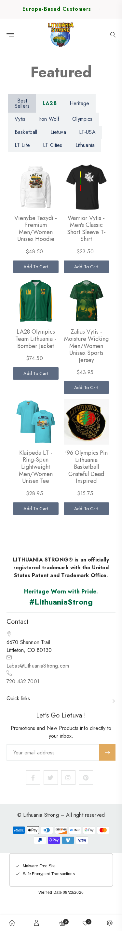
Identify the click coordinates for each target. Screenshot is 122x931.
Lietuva (58, 132)
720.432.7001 (23, 681)
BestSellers (22, 103)
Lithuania (85, 145)
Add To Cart (35, 266)
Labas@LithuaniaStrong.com (38, 666)
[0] (85, 923)
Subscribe (107, 752)
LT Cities (52, 145)
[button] (112, 35)
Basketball (26, 132)
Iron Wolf (48, 119)
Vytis (20, 119)
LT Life (22, 145)
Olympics (82, 119)
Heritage (79, 103)
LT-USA (87, 132)
